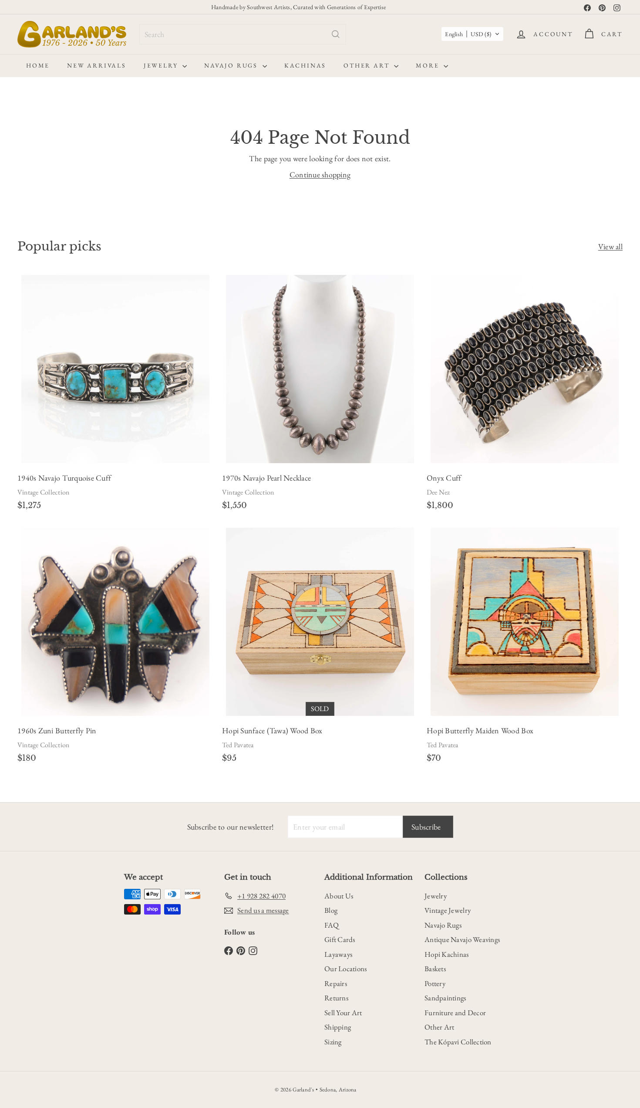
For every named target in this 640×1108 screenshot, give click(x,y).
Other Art (368, 65)
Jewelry (162, 65)
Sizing (333, 1042)
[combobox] (242, 34)
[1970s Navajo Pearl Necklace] (320, 395)
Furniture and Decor (455, 1012)
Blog (330, 910)
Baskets (435, 968)
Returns (336, 998)
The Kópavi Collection (458, 1042)
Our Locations (345, 968)
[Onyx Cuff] (525, 395)
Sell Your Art (343, 1012)
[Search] (335, 34)
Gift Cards (339, 939)
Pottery (434, 983)
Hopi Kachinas (446, 954)
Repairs (335, 983)
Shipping (337, 1027)
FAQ (331, 925)
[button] (472, 34)
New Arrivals (96, 65)
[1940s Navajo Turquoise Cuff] (115, 395)
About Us (338, 896)
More (428, 65)
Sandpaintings (445, 998)
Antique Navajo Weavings (462, 939)
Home (38, 65)
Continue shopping (320, 174)
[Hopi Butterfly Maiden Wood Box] (525, 648)
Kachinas (305, 65)
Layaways (338, 954)
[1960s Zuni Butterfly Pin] (115, 648)
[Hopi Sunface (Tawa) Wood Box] (320, 648)
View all (610, 246)
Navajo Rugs (232, 65)
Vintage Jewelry (447, 910)
